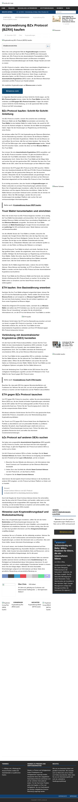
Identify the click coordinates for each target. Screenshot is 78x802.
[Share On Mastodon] (47, 576)
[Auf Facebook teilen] (5, 576)
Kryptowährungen (47, 8)
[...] (71, 590)
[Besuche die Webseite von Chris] (19, 595)
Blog (68, 8)
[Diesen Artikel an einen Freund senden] (29, 576)
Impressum (73, 796)
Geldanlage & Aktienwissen (27, 8)
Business (60, 8)
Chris (20, 35)
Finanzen (11, 8)
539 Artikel (32, 584)
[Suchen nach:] (66, 12)
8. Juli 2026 (66, 24)
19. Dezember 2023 (10, 35)
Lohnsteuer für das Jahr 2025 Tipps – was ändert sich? (68, 343)
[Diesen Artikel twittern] (11, 576)
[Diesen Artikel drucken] (35, 576)
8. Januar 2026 (67, 347)
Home (3, 8)
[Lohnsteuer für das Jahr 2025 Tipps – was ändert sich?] (57, 344)
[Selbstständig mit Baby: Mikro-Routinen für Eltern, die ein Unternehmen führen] (57, 19)
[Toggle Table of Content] (47, 46)
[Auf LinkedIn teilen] (17, 576)
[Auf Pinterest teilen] (23, 576)
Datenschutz (63, 796)
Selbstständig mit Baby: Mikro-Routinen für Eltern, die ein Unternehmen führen (69, 19)
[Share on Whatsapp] (41, 576)
